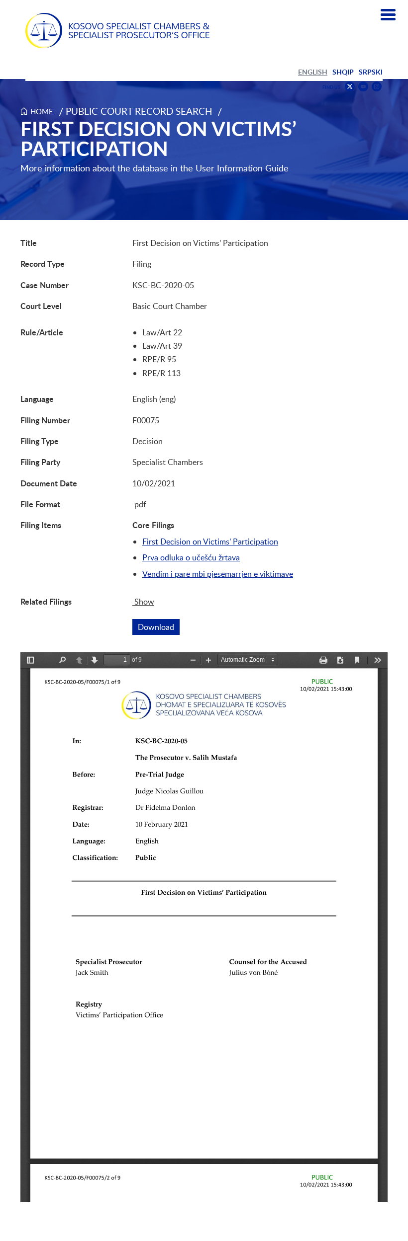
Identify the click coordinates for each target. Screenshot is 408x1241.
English (312, 72)
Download (159, 626)
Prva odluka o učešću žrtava (191, 557)
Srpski (371, 72)
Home (41, 111)
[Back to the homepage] (117, 30)
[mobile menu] (388, 15)
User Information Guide (242, 168)
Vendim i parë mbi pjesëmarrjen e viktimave (217, 573)
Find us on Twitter (350, 86)
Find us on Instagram (377, 86)
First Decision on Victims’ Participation (210, 541)
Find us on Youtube (363, 86)
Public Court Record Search (139, 111)
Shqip (343, 72)
